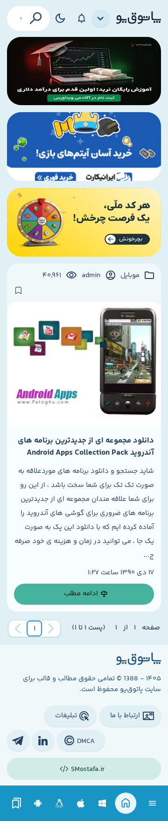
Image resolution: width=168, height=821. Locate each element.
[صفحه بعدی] (18, 628)
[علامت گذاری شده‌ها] (17, 803)
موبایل (130, 276)
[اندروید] (38, 803)
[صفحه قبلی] (51, 628)
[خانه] (126, 803)
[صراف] (84, 222)
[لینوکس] (59, 803)
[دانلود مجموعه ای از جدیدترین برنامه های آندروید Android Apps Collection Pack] (84, 365)
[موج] (84, 71)
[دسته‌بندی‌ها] (101, 19)
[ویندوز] (102, 803)
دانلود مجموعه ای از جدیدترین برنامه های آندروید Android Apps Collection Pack (86, 447)
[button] (34, 628)
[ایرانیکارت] (84, 146)
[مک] (81, 803)
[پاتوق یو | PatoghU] (138, 18)
